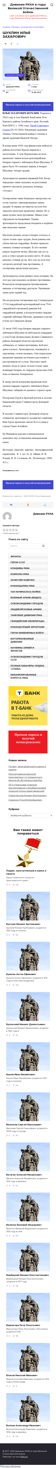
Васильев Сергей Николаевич (23, 1124)
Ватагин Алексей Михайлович (24, 1175)
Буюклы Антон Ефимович (21, 974)
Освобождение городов (27, 603)
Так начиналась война (26, 592)
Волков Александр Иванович (23, 1425)
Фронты (16, 556)
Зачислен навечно (15, 75)
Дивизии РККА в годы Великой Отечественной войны (28, 8)
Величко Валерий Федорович (24, 1225)
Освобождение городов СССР (27, 658)
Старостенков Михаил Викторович (27, 795)
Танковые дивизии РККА (26, 615)
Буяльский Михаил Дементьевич (25, 1024)
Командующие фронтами (27, 627)
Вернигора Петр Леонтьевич (23, 1325)
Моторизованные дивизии (22, 640)
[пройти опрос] (28, 109)
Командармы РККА (23, 586)
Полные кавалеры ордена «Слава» (27, 667)
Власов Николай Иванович (21, 1375)
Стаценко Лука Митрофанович (25, 800)
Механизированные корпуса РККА (23, 676)
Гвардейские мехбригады (27, 621)
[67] (28, 487)
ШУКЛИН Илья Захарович (38, 496)
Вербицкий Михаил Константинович (27, 1275)
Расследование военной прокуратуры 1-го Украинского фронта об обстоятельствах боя (25, 777)
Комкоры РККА (20, 574)
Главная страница (11, 27)
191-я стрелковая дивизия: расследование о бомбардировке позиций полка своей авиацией (27, 788)
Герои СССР (18, 562)
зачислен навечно (13, 496)
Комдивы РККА (20, 568)
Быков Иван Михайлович (20, 1074)
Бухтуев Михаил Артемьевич (23, 924)
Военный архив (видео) (26, 597)
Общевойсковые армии (26, 609)
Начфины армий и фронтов (22, 649)
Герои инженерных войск (27, 633)
